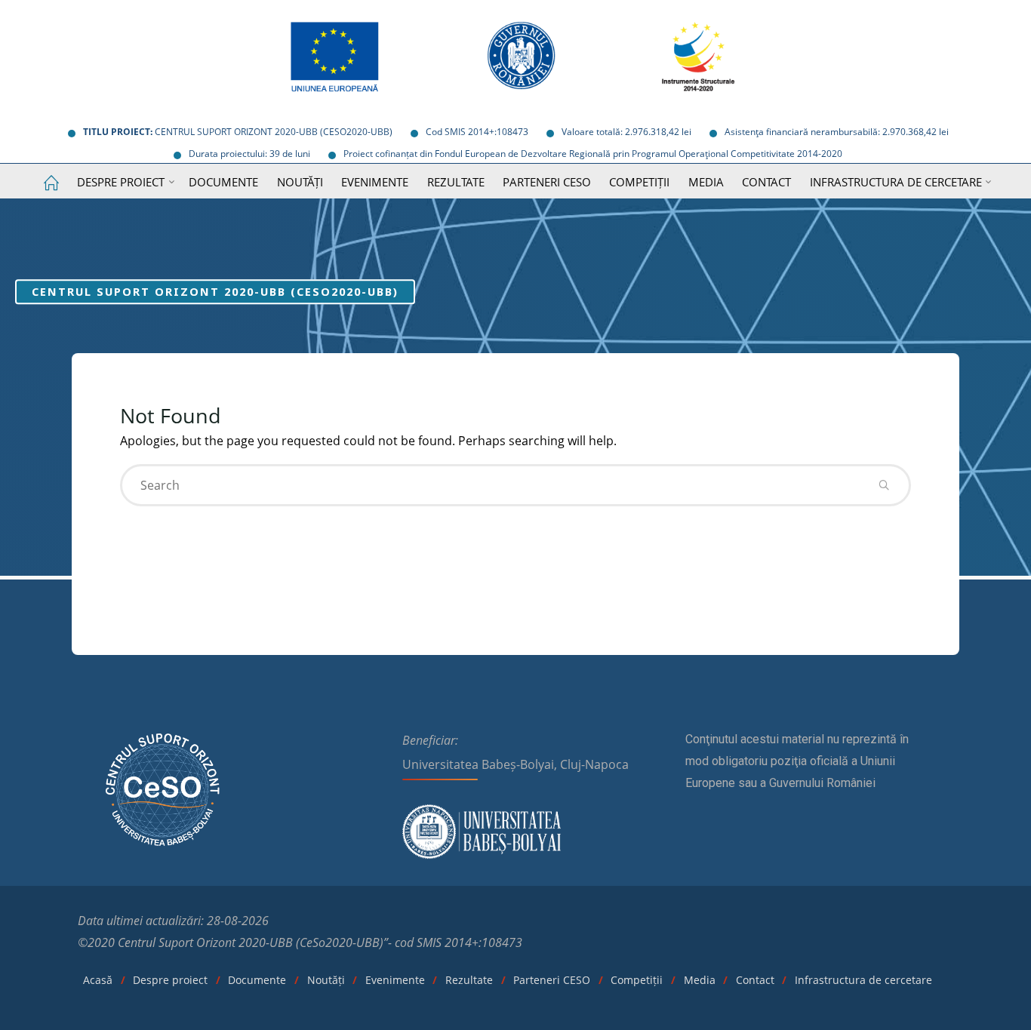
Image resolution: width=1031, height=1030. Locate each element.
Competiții (637, 980)
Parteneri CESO (551, 980)
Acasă (97, 980)
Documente (257, 980)
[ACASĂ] (50, 183)
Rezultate (469, 980)
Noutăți (326, 980)
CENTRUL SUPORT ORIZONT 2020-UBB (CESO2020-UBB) (215, 291)
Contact (755, 980)
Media (700, 980)
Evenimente (395, 980)
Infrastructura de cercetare (863, 980)
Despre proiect (170, 980)
